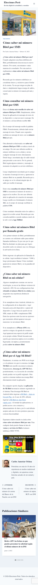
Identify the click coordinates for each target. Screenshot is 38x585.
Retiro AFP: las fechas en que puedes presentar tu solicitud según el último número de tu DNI (18, 544)
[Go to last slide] (5, 536)
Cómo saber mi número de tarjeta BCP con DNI (30, 489)
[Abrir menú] (34, 3)
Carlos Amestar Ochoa (11, 51)
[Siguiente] (32, 536)
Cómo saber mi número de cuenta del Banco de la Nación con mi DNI (9, 491)
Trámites (6, 39)
